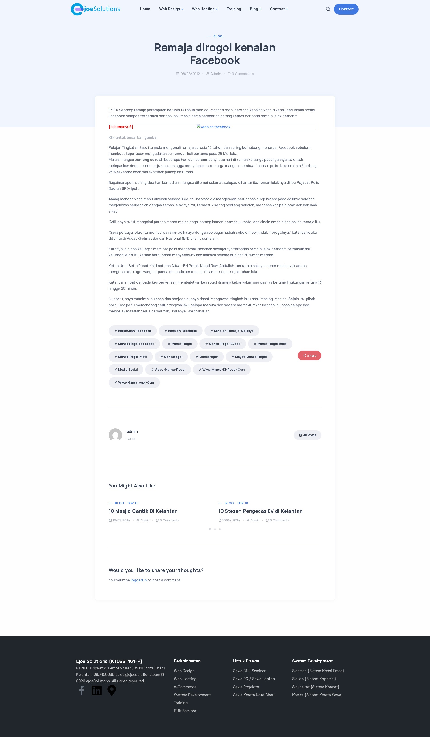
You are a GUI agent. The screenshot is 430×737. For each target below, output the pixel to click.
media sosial (128, 369)
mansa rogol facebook (136, 344)
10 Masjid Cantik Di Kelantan (143, 511)
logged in (139, 580)
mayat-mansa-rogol (251, 357)
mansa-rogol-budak (224, 344)
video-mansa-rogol (170, 369)
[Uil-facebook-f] (81, 690)
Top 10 (132, 503)
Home (145, 8)
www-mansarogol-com (136, 382)
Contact (277, 8)
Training (233, 8)
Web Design (169, 8)
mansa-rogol (182, 344)
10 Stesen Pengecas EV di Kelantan (260, 511)
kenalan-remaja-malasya (234, 331)
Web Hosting (203, 8)
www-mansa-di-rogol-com (223, 369)
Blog (254, 8)
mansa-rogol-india (272, 344)
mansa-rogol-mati (132, 357)
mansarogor (208, 357)
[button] (211, 529)
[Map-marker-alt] (111, 690)
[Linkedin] (96, 690)
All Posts (309, 435)
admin (216, 73)
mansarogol (173, 357)
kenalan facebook (182, 331)
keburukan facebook (134, 331)
